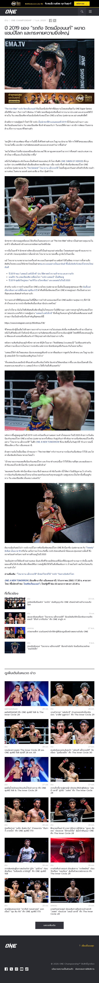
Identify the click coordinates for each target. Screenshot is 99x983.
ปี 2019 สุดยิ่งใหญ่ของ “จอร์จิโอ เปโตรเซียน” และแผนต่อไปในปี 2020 (39, 280)
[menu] (90, 12)
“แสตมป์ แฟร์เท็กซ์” (44, 313)
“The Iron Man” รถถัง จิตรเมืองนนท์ (20, 109)
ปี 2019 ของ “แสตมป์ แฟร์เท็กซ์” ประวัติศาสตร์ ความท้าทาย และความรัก (41, 273)
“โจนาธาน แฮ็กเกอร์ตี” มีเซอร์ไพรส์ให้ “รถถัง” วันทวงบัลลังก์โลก (45, 574)
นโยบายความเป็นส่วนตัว (62, 969)
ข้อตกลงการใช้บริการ (84, 969)
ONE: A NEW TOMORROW (47, 442)
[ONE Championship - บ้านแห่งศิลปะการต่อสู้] (11, 12)
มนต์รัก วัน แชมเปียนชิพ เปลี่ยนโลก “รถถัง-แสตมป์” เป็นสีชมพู (36, 277)
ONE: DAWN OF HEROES (72, 161)
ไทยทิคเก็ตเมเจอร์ (31, 584)
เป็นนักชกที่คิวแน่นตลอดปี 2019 (52, 122)
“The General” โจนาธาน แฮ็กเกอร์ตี (42, 168)
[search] (82, 11)
